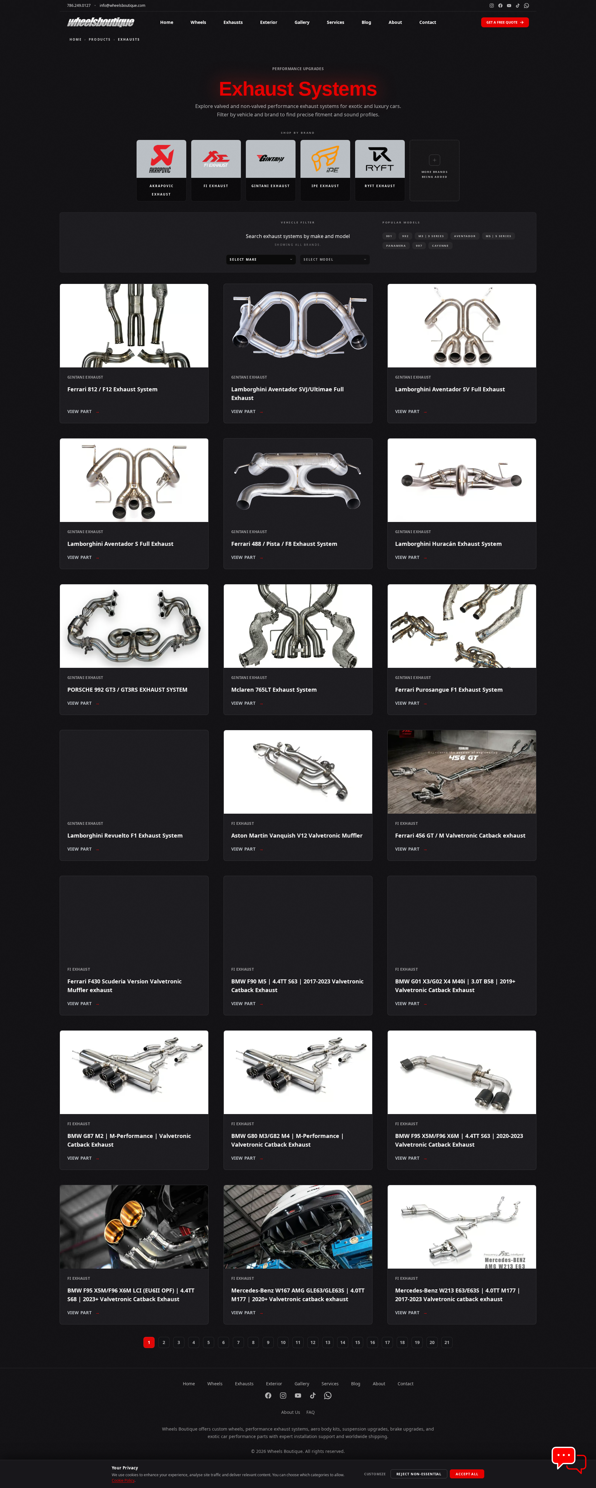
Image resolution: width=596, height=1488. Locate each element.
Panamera (396, 246)
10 (283, 1342)
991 (389, 236)
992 (405, 236)
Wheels (198, 22)
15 (357, 1342)
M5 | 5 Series (498, 236)
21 (447, 1342)
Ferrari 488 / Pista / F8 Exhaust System (284, 543)
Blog (366, 22)
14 (342, 1342)
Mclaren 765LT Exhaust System (274, 689)
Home (166, 22)
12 (312, 1342)
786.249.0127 (79, 5)
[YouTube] (509, 5)
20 (432, 1342)
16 (372, 1342)
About (395, 22)
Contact (427, 22)
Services (335, 22)
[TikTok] (517, 5)
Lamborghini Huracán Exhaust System (448, 543)
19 (417, 1342)
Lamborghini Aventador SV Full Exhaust (450, 389)
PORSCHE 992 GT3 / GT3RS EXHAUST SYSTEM (127, 689)
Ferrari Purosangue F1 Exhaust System (449, 689)
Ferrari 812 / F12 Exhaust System (112, 389)
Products (100, 39)
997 (419, 246)
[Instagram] (491, 5)
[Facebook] (500, 5)
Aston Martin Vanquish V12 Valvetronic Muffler (297, 835)
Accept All (467, 1474)
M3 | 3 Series (431, 236)
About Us (290, 1412)
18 (402, 1342)
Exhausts (233, 22)
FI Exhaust (242, 823)
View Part (83, 411)
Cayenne (440, 246)
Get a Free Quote (501, 22)
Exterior (268, 22)
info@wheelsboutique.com (122, 5)
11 (298, 1342)
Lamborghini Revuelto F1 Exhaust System (125, 835)
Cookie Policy (123, 1480)
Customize (375, 1474)
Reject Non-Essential (419, 1474)
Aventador (465, 236)
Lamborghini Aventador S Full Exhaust (120, 543)
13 (327, 1342)
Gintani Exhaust (85, 377)
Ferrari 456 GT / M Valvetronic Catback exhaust (460, 835)
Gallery (302, 22)
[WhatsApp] (526, 5)
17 (387, 1342)
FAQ (310, 1412)
